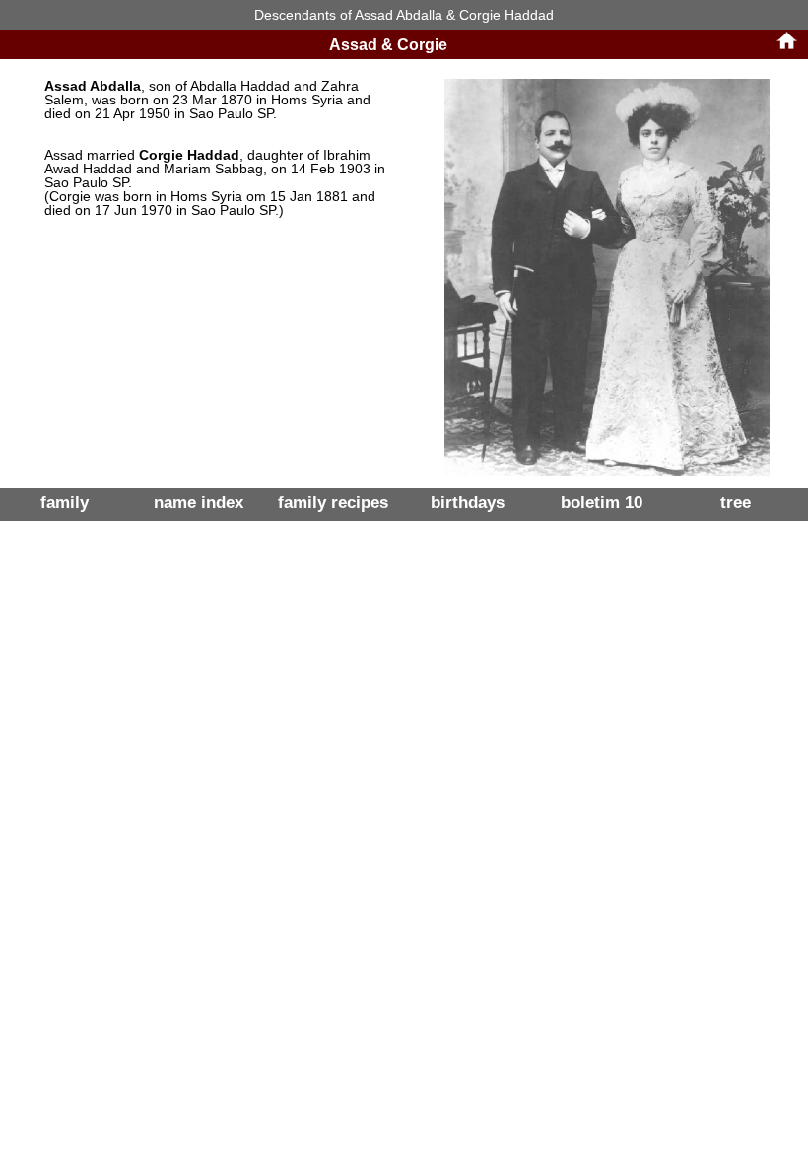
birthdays (468, 502)
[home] (786, 47)
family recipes (333, 502)
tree (735, 502)
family (64, 502)
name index (198, 502)
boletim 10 (601, 502)
